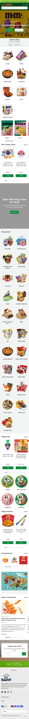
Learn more (24, 1)
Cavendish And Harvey (7, 267)
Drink (21, 99)
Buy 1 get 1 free (21, 489)
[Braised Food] (21, 386)
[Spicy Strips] (21, 369)
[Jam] (7, 333)
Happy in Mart (7, 715)
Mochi (7, 304)
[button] (26, 4)
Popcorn (21, 286)
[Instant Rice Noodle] (21, 351)
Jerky (7, 394)
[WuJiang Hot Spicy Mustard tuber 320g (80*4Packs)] (8, 520)
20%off (8, 489)
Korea (20, 138)
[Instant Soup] (21, 333)
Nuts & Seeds (8, 412)
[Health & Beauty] (7, 109)
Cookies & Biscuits (21, 304)
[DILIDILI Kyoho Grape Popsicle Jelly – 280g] (8, 445)
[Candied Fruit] (7, 422)
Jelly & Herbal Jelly (7, 377)
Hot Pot (7, 99)
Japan (7, 138)
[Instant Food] (7, 73)
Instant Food (7, 81)
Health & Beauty (7, 117)
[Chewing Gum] (21, 241)
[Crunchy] (7, 278)
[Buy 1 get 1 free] (21, 481)
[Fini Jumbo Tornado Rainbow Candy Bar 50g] (21, 520)
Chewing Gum (21, 248)
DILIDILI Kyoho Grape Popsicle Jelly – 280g (8, 455)
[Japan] (7, 128)
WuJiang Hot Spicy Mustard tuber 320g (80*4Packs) (8, 531)
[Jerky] (7, 386)
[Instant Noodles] (7, 351)
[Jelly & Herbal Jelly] (7, 369)
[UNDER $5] (21, 499)
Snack (7, 63)
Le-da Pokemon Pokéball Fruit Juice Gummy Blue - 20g (8, 164)
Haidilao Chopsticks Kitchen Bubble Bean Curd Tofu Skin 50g (21, 456)
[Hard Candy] (21, 258)
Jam (7, 341)
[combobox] (14, 8)
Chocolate (8, 248)
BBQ (21, 321)
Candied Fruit (8, 430)
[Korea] (20, 128)
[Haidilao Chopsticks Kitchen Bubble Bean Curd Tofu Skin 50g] (21, 445)
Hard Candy (21, 266)
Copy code (18, 44)
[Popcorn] (21, 278)
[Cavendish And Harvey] (7, 258)
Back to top (13, 670)
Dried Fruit (21, 412)
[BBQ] (21, 313)
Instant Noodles (7, 359)
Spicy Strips (21, 377)
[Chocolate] (7, 241)
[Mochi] (7, 296)
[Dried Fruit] (21, 404)
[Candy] (21, 56)
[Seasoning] (21, 73)
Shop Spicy (14, 212)
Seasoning (21, 81)
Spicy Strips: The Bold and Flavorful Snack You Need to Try (13, 619)
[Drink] (21, 91)
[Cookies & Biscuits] (21, 296)
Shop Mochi (14, 30)
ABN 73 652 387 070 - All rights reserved (17, 715)
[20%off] (7, 481)
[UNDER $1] (7, 499)
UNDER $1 (8, 507)
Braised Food (21, 394)
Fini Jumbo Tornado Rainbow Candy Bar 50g (21, 531)
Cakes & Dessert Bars (7, 322)
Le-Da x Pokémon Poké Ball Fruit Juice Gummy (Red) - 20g (21, 164)
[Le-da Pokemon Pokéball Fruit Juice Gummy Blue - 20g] (8, 153)
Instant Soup (21, 341)
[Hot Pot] (7, 91)
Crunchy (7, 286)
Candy (21, 63)
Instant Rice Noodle (21, 359)
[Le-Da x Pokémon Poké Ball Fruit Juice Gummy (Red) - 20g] (21, 153)
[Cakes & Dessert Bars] (7, 313)
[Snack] (7, 56)
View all (26, 144)
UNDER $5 (21, 507)
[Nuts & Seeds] (7, 404)
